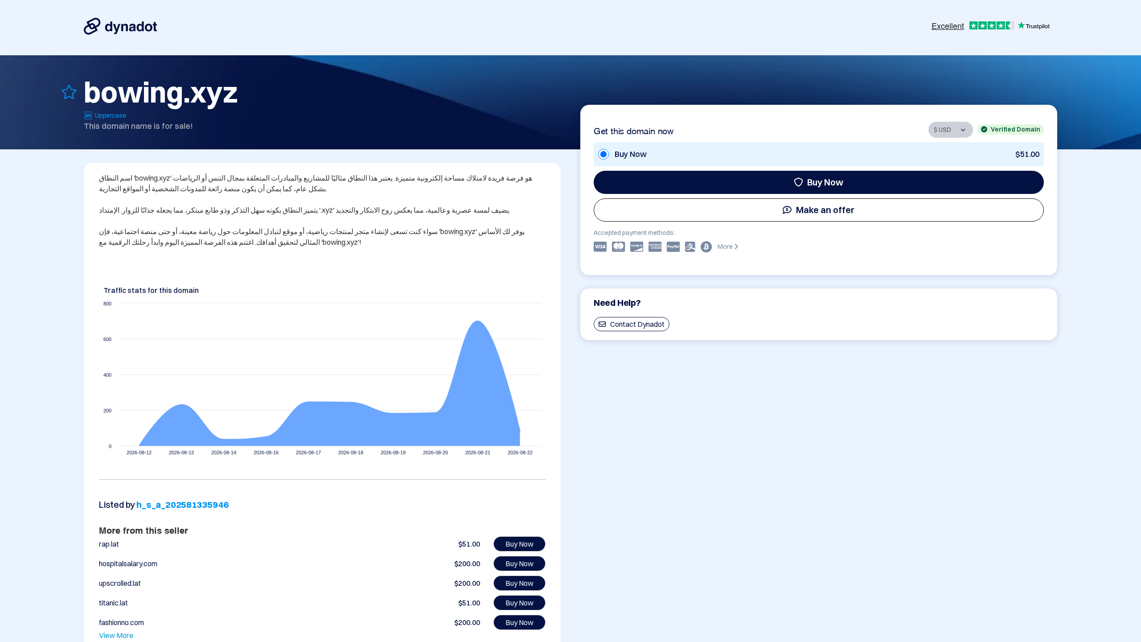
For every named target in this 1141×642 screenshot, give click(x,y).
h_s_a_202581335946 (182, 504)
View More (116, 635)
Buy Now (825, 182)
